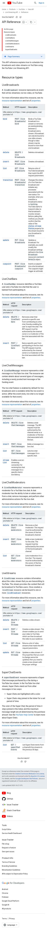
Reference (24, 12)
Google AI (5, 905)
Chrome (5, 893)
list (5, 168)
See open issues (8, 852)
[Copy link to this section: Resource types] (25, 77)
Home (4, 9)
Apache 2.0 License (38, 776)
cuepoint (7, 264)
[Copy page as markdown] (31, 22)
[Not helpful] (20, 17)
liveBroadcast (14, 593)
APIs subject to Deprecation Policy (15, 874)
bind (5, 119)
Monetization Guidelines (11, 870)
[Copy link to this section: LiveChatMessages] (25, 365)
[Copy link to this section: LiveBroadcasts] (21, 85)
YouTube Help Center (25, 715)
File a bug (5, 844)
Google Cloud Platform (10, 901)
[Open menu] (3, 3)
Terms (4, 919)
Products (12, 9)
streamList (6, 461)
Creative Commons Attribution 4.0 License (29, 774)
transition (8, 180)
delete (6, 152)
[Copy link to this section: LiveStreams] (18, 573)
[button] (23, 56)
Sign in (41, 3)
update (6, 240)
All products (6, 909)
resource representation (12, 101)
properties (36, 101)
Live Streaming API (11, 12)
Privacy (12, 919)
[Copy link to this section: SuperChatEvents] (23, 672)
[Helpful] (17, 17)
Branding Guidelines (9, 866)
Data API (31, 9)
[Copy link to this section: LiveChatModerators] (27, 482)
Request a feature (9, 848)
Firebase (5, 897)
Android (5, 889)
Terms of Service (8, 862)
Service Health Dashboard (12, 833)
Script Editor (6, 829)
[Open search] (35, 2)
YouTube (17, 2)
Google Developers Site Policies (26, 778)
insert (6, 161)
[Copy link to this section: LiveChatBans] (19, 279)
